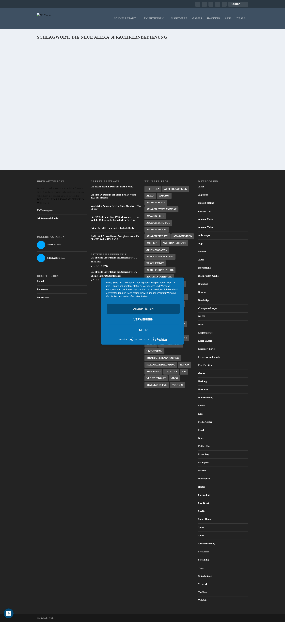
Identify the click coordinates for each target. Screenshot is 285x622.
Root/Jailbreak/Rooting (162, 358)
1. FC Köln (152, 189)
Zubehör (202, 600)
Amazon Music (205, 219)
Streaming (153, 371)
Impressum (42, 289)
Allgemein (203, 195)
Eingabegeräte (205, 333)
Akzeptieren (143, 308)
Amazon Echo (155, 216)
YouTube (177, 385)
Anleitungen (153, 18)
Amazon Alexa (155, 202)
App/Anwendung (156, 250)
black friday (155, 263)
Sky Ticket (203, 503)
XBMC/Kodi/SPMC (156, 385)
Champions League (207, 308)
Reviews (202, 470)
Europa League (205, 341)
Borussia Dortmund (159, 277)
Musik (201, 430)
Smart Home (204, 519)
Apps (228, 18)
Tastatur (171, 371)
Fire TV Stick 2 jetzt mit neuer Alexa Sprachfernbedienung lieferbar (97, 53)
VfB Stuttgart (156, 378)
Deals (241, 18)
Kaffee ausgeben (45, 210)
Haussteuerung (205, 397)
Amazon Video (182, 236)
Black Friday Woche (160, 270)
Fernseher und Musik (209, 357)
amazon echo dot (158, 223)
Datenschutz (43, 297)
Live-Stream (154, 351)
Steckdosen (203, 551)
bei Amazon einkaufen (48, 218)
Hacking (213, 18)
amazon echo (204, 211)
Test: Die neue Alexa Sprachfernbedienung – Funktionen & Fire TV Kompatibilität (106, 131)
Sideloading (204, 495)
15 (68, 137)
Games (197, 18)
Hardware (179, 18)
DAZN (201, 316)
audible (202, 251)
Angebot (152, 243)
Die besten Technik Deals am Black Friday (112, 186)
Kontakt (41, 281)
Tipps (201, 568)
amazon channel (206, 203)
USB (184, 371)
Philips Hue (204, 446)
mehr (143, 330)
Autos (201, 259)
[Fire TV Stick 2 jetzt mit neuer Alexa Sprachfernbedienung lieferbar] (115, 47)
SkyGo (201, 511)
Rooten (201, 487)
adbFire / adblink (175, 189)
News (200, 438)
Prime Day (203, 454)
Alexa (150, 196)
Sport (201, 527)
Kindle (201, 405)
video (174, 378)
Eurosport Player (206, 349)
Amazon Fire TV (156, 229)
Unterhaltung (205, 576)
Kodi (200, 414)
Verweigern (143, 319)
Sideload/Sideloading (160, 365)
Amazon (164, 196)
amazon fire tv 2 (157, 236)
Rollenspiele (204, 478)
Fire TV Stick (205, 365)
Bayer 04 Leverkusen (160, 256)
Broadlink (203, 284)
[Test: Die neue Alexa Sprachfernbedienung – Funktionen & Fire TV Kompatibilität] (115, 125)
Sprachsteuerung (206, 543)
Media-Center (205, 422)
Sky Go (184, 365)
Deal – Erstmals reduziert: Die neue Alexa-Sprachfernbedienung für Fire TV (103, 94)
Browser (202, 292)
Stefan (46, 59)
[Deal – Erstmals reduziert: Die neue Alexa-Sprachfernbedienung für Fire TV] (107, 88)
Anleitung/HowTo (174, 243)
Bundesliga (203, 300)
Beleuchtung (204, 268)
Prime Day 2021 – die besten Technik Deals (112, 228)
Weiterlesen (50, 75)
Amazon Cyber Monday (161, 209)
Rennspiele (203, 462)
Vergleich (202, 584)
